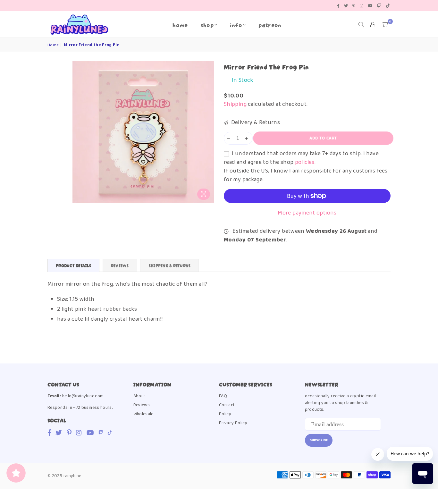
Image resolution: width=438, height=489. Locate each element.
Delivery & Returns (255, 122)
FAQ (223, 396)
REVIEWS (120, 265)
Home (180, 24)
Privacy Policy (233, 422)
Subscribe (319, 440)
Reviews (141, 405)
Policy (225, 413)
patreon (270, 24)
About (139, 396)
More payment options (307, 213)
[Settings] (373, 25)
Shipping (235, 104)
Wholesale (143, 413)
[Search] (361, 25)
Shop (207, 24)
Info (236, 24)
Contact (227, 405)
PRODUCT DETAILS (73, 265)
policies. (305, 162)
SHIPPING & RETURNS (170, 265)
